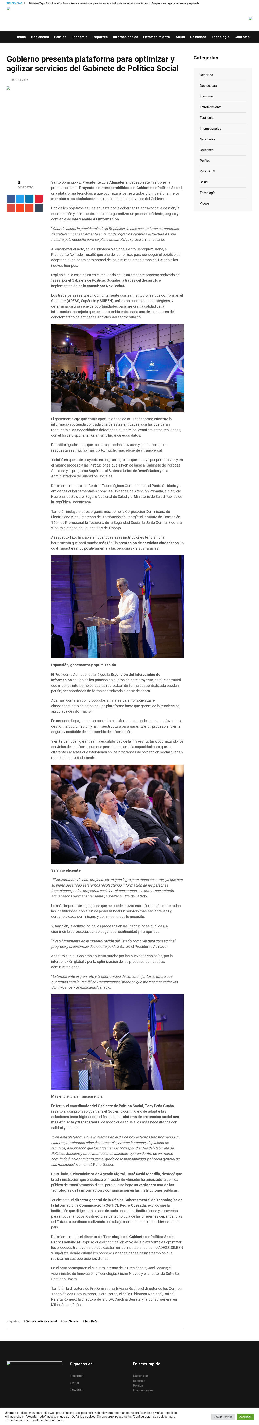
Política (205, 160)
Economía (206, 96)
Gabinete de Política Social (41, 1321)
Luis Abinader (71, 1321)
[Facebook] (11, 199)
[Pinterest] (39, 199)
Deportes (206, 75)
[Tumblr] (39, 208)
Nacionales (207, 139)
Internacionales (210, 128)
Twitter (74, 1383)
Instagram (76, 1389)
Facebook (76, 1376)
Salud (204, 182)
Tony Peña (91, 1321)
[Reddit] (20, 208)
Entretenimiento (211, 107)
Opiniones (207, 150)
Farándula (206, 117)
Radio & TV (207, 171)
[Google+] (11, 208)
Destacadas (208, 85)
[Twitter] (20, 199)
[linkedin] (29, 199)
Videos (205, 203)
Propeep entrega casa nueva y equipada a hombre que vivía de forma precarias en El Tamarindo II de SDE (159, 3)
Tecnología (207, 192)
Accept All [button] (245, 1417)
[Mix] (29, 208)
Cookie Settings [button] (223, 1417)
